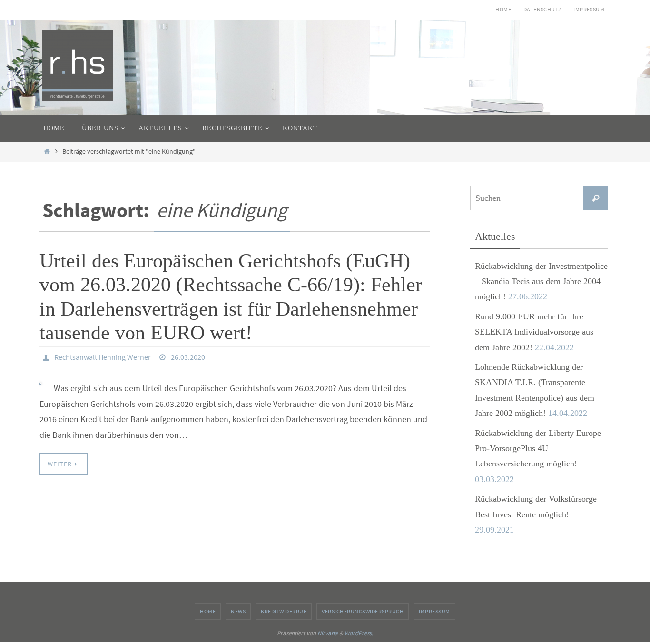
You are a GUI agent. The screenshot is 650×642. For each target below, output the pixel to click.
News (238, 611)
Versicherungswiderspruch (363, 611)
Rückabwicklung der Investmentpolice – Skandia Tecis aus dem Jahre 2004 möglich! (541, 281)
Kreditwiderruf (283, 611)
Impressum (588, 9)
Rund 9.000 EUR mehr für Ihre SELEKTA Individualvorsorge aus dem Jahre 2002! (534, 332)
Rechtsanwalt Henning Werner (102, 357)
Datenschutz (542, 9)
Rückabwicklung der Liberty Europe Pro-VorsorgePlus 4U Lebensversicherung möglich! (538, 448)
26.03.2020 (188, 357)
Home (503, 9)
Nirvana (327, 633)
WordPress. (359, 633)
